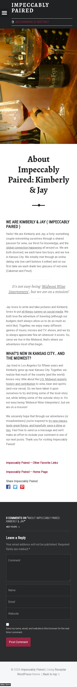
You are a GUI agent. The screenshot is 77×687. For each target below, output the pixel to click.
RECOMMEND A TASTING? (32, 22)
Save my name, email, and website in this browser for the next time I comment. (37, 630)
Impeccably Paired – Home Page (27, 472)
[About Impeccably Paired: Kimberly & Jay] (38, 31)
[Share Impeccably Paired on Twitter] (15, 487)
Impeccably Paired (33, 669)
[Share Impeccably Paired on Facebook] (8, 487)
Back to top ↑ (51, 674)
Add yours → (13, 526)
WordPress (24, 674)
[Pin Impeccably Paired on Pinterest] (22, 487)
